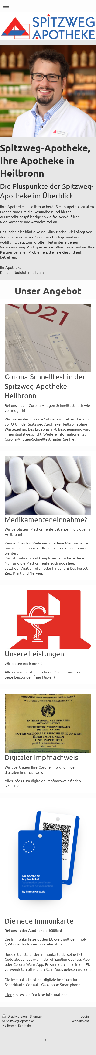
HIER (15, 785)
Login (85, 1016)
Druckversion (17, 1016)
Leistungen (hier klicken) (34, 677)
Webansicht (80, 1021)
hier (72, 439)
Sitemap (36, 1016)
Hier (8, 994)
